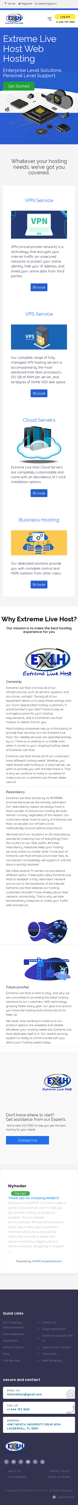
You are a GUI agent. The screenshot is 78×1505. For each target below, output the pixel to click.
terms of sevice (59, 1477)
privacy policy (60, 1471)
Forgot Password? (54, 1329)
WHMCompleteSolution (47, 1261)
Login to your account (56, 1347)
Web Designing (52, 1360)
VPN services (11, 1360)
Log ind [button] (65, 16)
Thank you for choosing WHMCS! (33, 1198)
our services (17, 1477)
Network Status (13, 1347)
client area (49, 1354)
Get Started (18, 86)
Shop (6, 1354)
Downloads (10, 1340)
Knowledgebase (13, 1334)
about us (14, 1471)
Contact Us (27, 1140)
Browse (39, 287)
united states (65, 1497)
